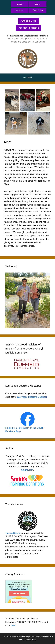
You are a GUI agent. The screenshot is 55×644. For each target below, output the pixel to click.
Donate (20, 4)
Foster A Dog (38, 10)
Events (37, 4)
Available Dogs (28, 21)
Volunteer (19, 10)
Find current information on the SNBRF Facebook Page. (24, 430)
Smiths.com (27, 470)
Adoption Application (29, 28)
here (13, 625)
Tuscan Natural (12, 533)
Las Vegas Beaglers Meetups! (32, 397)
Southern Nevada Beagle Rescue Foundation (27, 36)
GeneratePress (29, 640)
